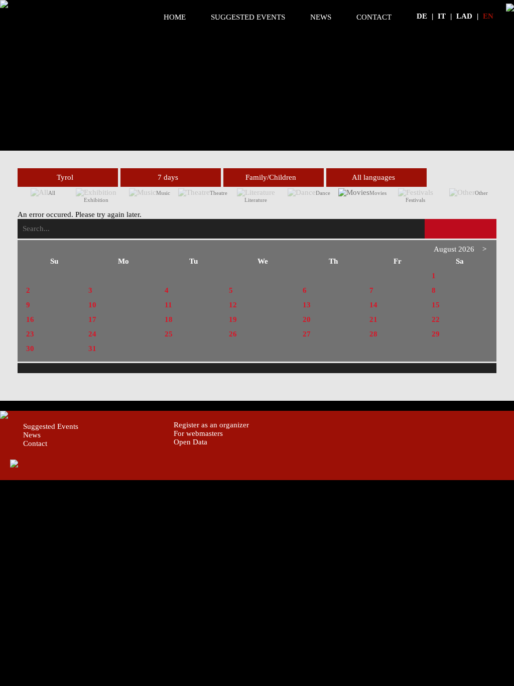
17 (92, 319)
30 (30, 349)
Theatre (218, 193)
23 (30, 334)
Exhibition (96, 200)
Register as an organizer (211, 425)
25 (169, 334)
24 (92, 334)
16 (30, 319)
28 (373, 334)
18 (169, 319)
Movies (378, 193)
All (51, 193)
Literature (255, 200)
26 (233, 334)
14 (373, 305)
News (320, 17)
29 (436, 334)
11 (168, 305)
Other (481, 193)
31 (92, 349)
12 (233, 305)
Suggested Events (248, 17)
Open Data (190, 442)
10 (92, 305)
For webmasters (198, 433)
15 (436, 305)
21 (373, 319)
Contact (374, 17)
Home (175, 17)
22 (436, 319)
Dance (323, 193)
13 (307, 305)
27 (307, 334)
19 (233, 319)
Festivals (415, 200)
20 (307, 319)
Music (163, 193)
